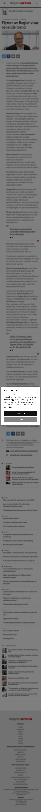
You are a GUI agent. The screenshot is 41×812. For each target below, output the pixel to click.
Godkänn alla (20, 413)
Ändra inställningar (20, 420)
